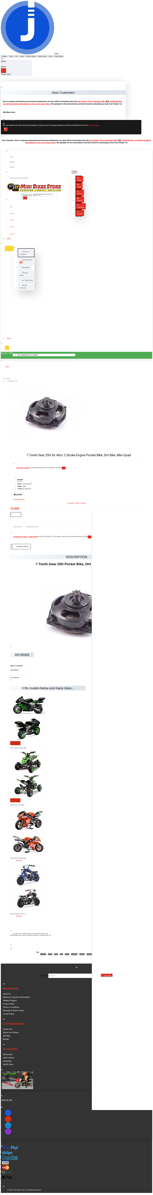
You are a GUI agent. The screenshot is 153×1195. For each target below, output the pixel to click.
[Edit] (4, 123)
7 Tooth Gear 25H (12, 381)
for (61, 954)
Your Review (14, 678)
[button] (79, 179)
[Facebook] (8, 1113)
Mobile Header (42, 56)
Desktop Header (31, 56)
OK (5, 128)
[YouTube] (8, 1119)
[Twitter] (8, 1125)
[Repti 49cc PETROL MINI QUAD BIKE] (28, 774)
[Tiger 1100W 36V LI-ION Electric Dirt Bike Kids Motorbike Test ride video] (17, 1081)
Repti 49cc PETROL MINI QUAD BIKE (18, 805)
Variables (4, 56)
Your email (44, 976)
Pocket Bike (90, 954)
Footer (50, 56)
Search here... (28, 195)
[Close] (1, 64)
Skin (16, 56)
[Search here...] (22, 196)
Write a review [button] (81, 503)
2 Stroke (74, 954)
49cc (67, 954)
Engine (82, 954)
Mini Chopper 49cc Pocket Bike (18, 914)
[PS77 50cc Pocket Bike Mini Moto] (28, 717)
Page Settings (59, 56)
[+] (122, 811)
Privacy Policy (93, 125)
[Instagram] (8, 1131)
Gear (50, 954)
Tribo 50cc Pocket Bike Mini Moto (18, 858)
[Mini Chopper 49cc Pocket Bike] (28, 887)
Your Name (14, 670)
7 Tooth (43, 954)
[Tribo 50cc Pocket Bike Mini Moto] (28, 831)
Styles (11, 56)
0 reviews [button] (70, 503)
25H (56, 954)
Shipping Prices (22, 547)
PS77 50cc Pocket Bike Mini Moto (18, 748)
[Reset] (3, 70)
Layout (22, 56)
